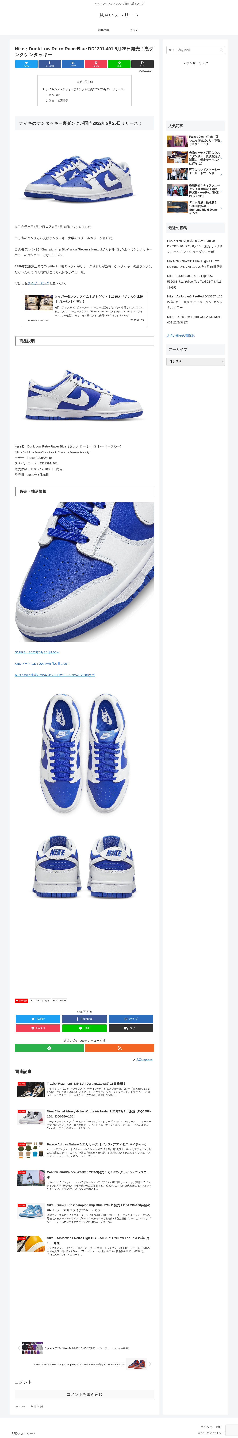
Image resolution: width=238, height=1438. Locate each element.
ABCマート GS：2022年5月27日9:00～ (42, 663)
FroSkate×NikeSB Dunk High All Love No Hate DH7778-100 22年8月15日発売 (194, 263)
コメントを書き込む (84, 1394)
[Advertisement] (84, 961)
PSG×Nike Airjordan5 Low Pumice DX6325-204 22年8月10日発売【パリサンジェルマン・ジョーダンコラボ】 (194, 246)
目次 (79, 81)
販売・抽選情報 (58, 100)
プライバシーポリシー (213, 1427)
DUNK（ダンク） (41, 1000)
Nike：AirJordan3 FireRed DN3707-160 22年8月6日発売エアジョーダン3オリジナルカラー (195, 302)
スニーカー (60, 1000)
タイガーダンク (38, 283)
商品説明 (54, 95)
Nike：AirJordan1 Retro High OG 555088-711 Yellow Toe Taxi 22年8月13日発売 (194, 281)
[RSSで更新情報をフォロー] (119, 1048)
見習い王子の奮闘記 (180, 335)
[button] (221, 50)
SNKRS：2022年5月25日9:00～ (37, 652)
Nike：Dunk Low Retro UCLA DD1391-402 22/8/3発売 (194, 319)
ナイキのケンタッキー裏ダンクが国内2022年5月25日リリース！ (86, 89)
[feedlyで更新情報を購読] (49, 1048)
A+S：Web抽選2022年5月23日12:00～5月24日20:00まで (55, 675)
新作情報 (23, 1000)
